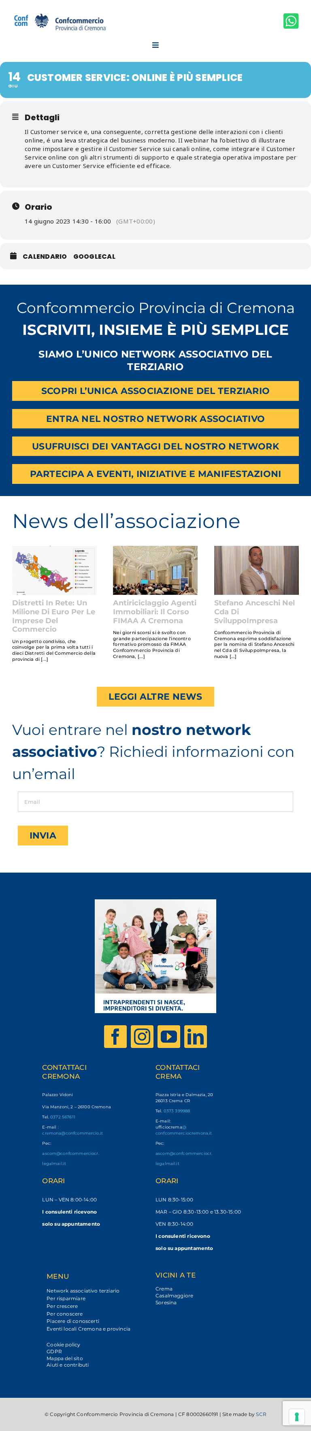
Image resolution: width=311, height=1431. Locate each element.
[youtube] (169, 1036)
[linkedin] (195, 1036)
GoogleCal (94, 256)
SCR (261, 1414)
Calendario (45, 256)
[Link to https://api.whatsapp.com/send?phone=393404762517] (291, 21)
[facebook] (115, 1036)
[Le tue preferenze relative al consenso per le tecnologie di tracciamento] (297, 1417)
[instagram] (142, 1036)
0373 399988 (177, 1111)
